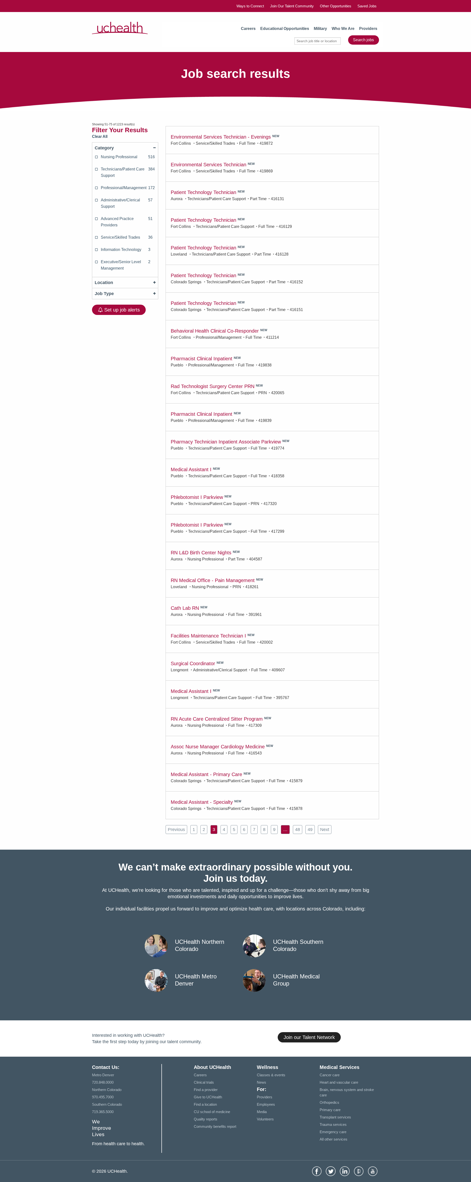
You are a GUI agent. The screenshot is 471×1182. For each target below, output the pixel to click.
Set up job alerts (121, 309)
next (324, 829)
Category (104, 147)
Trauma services (333, 1124)
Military (320, 28)
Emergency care (333, 1132)
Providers (368, 28)
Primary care (330, 1110)
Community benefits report (215, 1126)
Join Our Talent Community (292, 6)
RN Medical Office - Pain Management (213, 580)
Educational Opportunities (284, 28)
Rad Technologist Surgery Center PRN (212, 386)
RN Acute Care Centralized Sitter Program (217, 719)
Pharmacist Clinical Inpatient (201, 358)
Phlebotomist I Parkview (197, 497)
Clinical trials (204, 1082)
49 (310, 829)
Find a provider (206, 1090)
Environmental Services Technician (208, 164)
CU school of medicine (212, 1112)
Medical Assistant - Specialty (202, 802)
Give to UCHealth (208, 1097)
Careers (248, 28)
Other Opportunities (335, 6)
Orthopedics (329, 1102)
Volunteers (265, 1119)
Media (262, 1112)
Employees (266, 1104)
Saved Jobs (367, 6)
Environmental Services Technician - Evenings (221, 137)
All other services (333, 1139)
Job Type (104, 293)
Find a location (205, 1104)
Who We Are (343, 28)
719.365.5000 (103, 1112)
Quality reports (205, 1119)
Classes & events (271, 1075)
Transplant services (335, 1117)
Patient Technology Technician (203, 192)
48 (297, 829)
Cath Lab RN (185, 608)
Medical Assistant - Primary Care (206, 774)
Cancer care (330, 1075)
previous (176, 829)
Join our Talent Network (309, 1037)
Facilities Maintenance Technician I (208, 635)
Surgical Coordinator (193, 663)
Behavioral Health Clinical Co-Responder (215, 331)
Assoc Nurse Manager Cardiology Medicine (218, 746)
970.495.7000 (103, 1097)
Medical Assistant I (191, 469)
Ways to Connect (250, 6)
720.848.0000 (103, 1082)
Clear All (99, 136)
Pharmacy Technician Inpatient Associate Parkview (226, 441)
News (261, 1082)
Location (104, 282)
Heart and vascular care (339, 1082)
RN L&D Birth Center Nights (201, 552)
